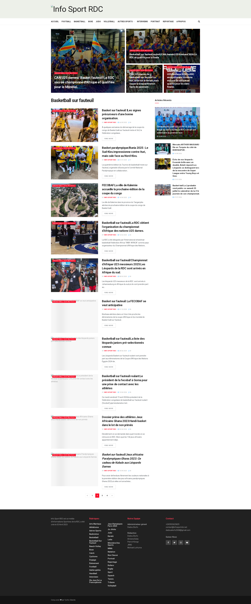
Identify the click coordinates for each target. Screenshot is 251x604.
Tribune (111, 582)
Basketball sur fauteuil (66, 73)
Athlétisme (94, 527)
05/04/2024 (123, 429)
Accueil (55, 21)
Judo (98, 21)
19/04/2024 (123, 392)
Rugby (110, 569)
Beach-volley (95, 546)
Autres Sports (125, 21)
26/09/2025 (123, 122)
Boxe (90, 21)
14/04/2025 (123, 197)
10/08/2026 (178, 153)
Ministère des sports (114, 544)
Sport (110, 572)
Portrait (155, 21)
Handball (93, 573)
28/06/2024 (123, 351)
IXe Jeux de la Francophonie (95, 581)
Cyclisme (93, 556)
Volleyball (109, 21)
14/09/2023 (123, 471)
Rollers (111, 565)
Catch (91, 553)
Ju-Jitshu (112, 529)
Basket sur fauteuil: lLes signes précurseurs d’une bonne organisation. (121, 114)
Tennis (111, 579)
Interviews (142, 21)
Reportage (168, 21)
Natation (111, 552)
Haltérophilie (95, 570)
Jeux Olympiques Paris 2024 (115, 525)
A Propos (181, 21)
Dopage (92, 560)
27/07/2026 (178, 179)
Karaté (110, 536)
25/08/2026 (162, 136)
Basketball (79, 21)
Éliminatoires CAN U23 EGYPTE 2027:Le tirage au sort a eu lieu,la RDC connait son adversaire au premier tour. (176, 129)
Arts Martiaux (95, 524)
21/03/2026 (75, 92)
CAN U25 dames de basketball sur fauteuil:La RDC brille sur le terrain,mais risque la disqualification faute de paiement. (144, 80)
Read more (108, 138)
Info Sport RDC (62, 92)
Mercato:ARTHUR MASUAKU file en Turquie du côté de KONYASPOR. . (186, 147)
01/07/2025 (123, 160)
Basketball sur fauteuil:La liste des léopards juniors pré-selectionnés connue (123, 342)
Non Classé (113, 555)
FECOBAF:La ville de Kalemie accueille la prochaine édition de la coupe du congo (123, 189)
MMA (110, 548)
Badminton (94, 534)
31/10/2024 (123, 309)
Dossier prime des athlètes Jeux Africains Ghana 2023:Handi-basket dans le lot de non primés (124, 421)
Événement (94, 563)
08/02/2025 (123, 276)
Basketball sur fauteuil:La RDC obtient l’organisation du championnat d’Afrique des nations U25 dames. (125, 227)
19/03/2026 (135, 62)
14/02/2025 (123, 235)
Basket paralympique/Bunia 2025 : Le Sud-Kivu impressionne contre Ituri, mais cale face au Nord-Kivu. (125, 151)
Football (66, 21)
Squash (111, 576)
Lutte (110, 539)
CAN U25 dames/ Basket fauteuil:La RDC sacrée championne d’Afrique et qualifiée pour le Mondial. (84, 82)
